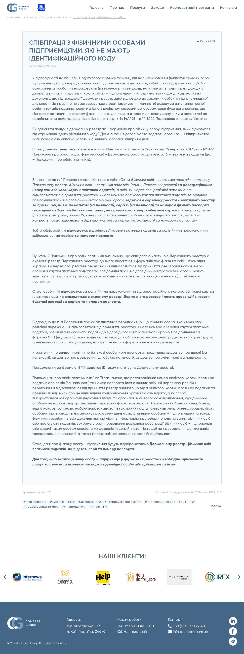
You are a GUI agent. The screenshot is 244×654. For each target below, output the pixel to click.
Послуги (137, 8)
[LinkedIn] (233, 621)
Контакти (228, 8)
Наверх (215, 506)
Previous (4, 577)
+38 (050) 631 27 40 (189, 626)
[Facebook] (233, 631)
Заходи (157, 8)
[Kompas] (18, 7)
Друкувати (206, 40)
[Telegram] (233, 641)
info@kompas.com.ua (190, 632)
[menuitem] (96, 7)
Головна (96, 8)
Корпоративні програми (192, 8)
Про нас (117, 8)
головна (14, 17)
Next (239, 577)
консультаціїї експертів (47, 17)
